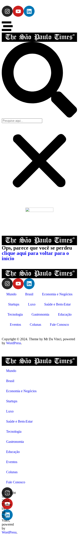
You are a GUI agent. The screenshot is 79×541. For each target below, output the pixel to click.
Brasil (29, 294)
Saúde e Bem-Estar (57, 304)
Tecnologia (15, 314)
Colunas (35, 324)
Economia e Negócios (57, 294)
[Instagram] (7, 11)
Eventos (15, 324)
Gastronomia (40, 314)
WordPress (13, 343)
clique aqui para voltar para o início (35, 255)
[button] (39, 80)
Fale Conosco (59, 324)
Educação (65, 314)
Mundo (11, 294)
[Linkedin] (29, 11)
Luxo (31, 304)
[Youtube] (18, 11)
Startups (13, 304)
